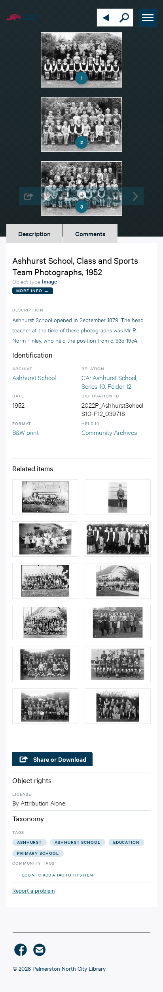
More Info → (32, 290)
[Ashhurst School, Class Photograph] (45, 581)
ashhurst (29, 842)
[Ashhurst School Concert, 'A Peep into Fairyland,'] (45, 539)
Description (34, 233)
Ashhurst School (34, 377)
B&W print (25, 432)
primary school (38, 853)
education (126, 842)
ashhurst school (77, 842)
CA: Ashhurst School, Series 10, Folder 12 (109, 381)
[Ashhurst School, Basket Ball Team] (118, 539)
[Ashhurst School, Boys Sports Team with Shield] (118, 664)
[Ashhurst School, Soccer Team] (118, 706)
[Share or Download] (28, 196)
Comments (90, 233)
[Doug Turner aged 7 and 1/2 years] (118, 497)
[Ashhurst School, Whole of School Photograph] (45, 622)
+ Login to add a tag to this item (56, 875)
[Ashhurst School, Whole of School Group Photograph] (45, 497)
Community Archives (109, 432)
